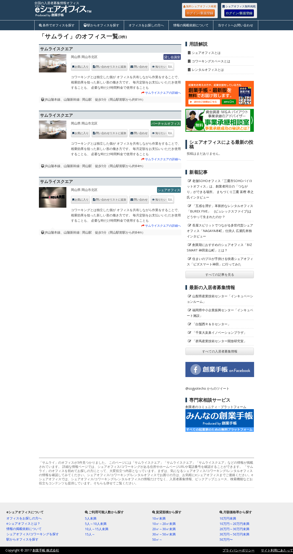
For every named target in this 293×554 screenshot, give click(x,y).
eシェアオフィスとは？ (23, 523)
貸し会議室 (172, 57)
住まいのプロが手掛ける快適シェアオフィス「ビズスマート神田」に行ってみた (220, 261)
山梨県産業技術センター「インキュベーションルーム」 (220, 299)
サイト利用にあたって (277, 550)
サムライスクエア (56, 48)
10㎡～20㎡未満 (164, 523)
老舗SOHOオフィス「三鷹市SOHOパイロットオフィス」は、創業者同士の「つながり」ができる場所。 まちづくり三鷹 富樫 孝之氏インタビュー (220, 189)
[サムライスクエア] (52, 64)
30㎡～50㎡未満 (164, 534)
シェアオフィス (169, 190)
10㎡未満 (158, 518)
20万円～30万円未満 (234, 529)
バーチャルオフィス (165, 123)
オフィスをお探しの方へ (146, 25)
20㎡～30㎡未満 (164, 529)
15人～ (90, 534)
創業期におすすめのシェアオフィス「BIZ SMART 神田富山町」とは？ (219, 247)
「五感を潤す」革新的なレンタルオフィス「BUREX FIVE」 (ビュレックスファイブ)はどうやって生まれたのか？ (220, 211)
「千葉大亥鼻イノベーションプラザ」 (219, 332)
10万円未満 (228, 518)
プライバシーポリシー (238, 550)
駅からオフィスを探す (103, 25)
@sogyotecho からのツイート (207, 388)
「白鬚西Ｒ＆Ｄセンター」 (211, 324)
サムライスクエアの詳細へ (163, 93)
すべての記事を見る (219, 274)
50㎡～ (157, 539)
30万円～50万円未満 (234, 534)
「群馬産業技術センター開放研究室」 (219, 341)
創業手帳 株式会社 (46, 550)
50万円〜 (226, 539)
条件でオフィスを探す (59, 25)
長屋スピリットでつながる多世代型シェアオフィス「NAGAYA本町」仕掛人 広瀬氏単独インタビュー (220, 230)
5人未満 (90, 518)
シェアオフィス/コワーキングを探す (32, 534)
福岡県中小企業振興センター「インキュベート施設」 (220, 313)
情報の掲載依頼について (191, 25)
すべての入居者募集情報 (219, 351)
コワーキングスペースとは (211, 61)
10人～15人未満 (96, 529)
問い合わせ (141, 66)
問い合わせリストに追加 (111, 66)
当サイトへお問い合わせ (235, 25)
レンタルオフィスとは (208, 69)
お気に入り (82, 66)
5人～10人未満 (95, 523)
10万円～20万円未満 (234, 523)
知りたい (163, 67)
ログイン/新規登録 (200, 13)
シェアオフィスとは (206, 52)
